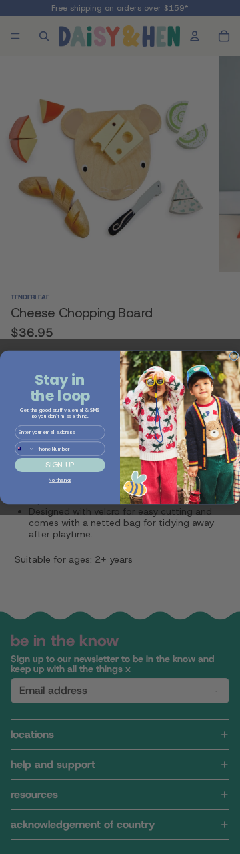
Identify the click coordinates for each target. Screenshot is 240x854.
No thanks (60, 480)
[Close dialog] (234, 355)
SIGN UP (59, 464)
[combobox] (25, 448)
